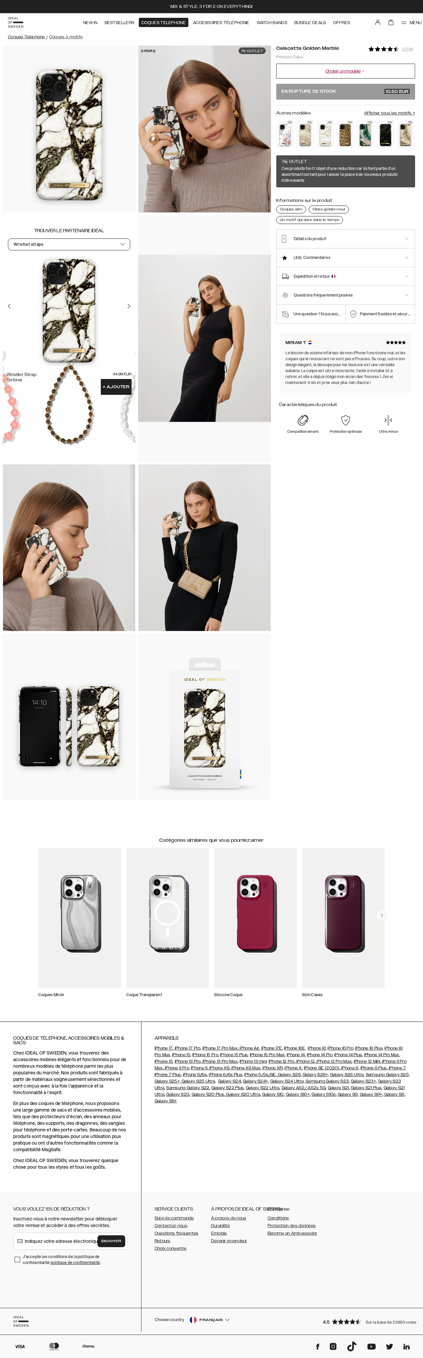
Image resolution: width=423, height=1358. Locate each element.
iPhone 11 (199, 1068)
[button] (366, 1321)
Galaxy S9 (348, 1094)
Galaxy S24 (229, 1081)
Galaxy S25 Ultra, (199, 1081)
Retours (163, 1241)
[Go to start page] (15, 22)
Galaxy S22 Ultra (263, 1088)
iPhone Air (249, 1048)
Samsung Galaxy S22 (187, 1088)
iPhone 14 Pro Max (381, 1055)
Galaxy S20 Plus (208, 1094)
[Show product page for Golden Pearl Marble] (325, 134)
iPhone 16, (317, 1048)
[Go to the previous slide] (9, 306)
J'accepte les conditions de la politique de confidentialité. (62, 1259)
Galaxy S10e (323, 1094)
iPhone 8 (349, 1068)
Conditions (278, 1218)
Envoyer (111, 1241)
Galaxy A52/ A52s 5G (304, 1088)
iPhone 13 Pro (188, 1061)
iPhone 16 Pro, (340, 1048)
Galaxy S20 (177, 1094)
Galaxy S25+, (168, 1081)
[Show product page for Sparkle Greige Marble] (305, 134)
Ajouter (116, 387)
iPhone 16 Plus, (369, 1048)
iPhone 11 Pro (176, 1068)
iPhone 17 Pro (186, 1048)
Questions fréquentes (177, 1233)
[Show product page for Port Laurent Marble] (385, 134)
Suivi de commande (174, 1218)
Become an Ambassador (292, 1233)
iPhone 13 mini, (254, 1061)
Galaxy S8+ (166, 1101)
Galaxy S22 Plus (228, 1088)
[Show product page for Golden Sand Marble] (405, 134)
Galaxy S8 (394, 1094)
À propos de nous (229, 1218)
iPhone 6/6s (195, 1074)
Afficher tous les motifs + (389, 113)
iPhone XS (219, 1068)
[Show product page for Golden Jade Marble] (365, 134)
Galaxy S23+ (363, 1081)
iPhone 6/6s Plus (225, 1074)
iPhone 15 (181, 1055)
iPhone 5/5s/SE (260, 1074)
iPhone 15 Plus (234, 1055)
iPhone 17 (164, 1048)
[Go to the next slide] (128, 306)
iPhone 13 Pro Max (220, 1061)
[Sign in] (377, 22)
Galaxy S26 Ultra (347, 1074)
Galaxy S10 (273, 1094)
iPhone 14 (296, 1055)
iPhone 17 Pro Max (220, 1048)
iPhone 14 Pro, (320, 1055)
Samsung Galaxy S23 (327, 1081)
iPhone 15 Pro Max (267, 1055)
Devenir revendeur (229, 1241)
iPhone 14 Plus (348, 1055)
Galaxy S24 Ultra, (288, 1081)
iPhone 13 (164, 1061)
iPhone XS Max (245, 1068)
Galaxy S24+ (255, 1081)
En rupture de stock (345, 91)
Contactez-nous (171, 1225)
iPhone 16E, (295, 1048)
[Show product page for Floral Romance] (285, 134)
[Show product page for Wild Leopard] (345, 134)
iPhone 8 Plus (374, 1068)
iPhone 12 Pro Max (334, 1061)
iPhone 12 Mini (367, 1061)
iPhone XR (272, 1068)
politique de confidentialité (75, 1262)
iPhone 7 (397, 1068)
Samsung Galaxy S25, (388, 1074)
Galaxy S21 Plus (366, 1088)
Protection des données (292, 1225)
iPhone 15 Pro (205, 1055)
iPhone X (293, 1068)
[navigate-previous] (382, 915)
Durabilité (220, 1225)
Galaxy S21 (338, 1088)
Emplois (219, 1233)
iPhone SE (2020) (321, 1068)
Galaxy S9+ (371, 1094)
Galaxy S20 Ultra (242, 1094)
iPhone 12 (305, 1061)
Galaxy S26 (289, 1074)
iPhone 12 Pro (281, 1061)
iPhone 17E (271, 1048)
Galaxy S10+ (298, 1094)
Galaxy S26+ (315, 1074)
